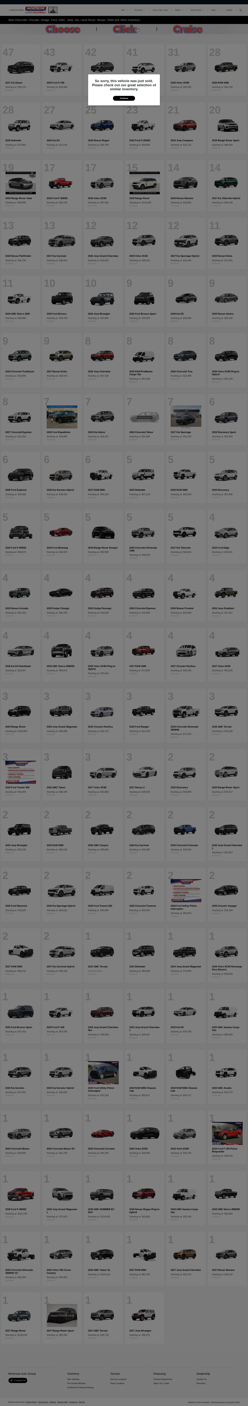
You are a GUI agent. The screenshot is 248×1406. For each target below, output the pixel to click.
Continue (124, 98)
